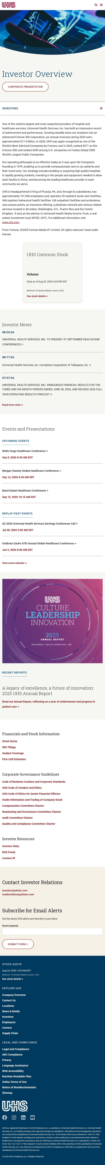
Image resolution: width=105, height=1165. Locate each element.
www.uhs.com (10, 222)
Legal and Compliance (15, 1049)
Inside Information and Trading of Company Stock (32, 799)
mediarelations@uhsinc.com (18, 894)
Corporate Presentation (25, 86)
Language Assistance (15, 1065)
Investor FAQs (10, 846)
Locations (8, 1005)
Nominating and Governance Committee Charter (31, 811)
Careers (7, 1027)
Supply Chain (10, 1033)
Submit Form (18, 944)
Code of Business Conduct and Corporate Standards (33, 781)
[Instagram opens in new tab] (13, 1116)
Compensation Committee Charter (23, 805)
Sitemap (7, 1092)
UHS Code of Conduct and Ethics (22, 787)
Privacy (6, 1060)
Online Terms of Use (14, 1082)
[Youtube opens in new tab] (32, 1116)
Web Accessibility (13, 1071)
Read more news (12, 404)
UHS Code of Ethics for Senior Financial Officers (31, 793)
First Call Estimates (14, 759)
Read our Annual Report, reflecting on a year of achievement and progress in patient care (48, 704)
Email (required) (10, 925)
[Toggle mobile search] (96, 4)
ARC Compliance (12, 1054)
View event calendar (14, 563)
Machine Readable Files (16, 1076)
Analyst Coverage (13, 753)
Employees (8, 1022)
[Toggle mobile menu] (101, 4)
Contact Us (9, 1000)
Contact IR (8, 858)
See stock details (37, 296)
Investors (8, 1016)
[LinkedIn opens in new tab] (23, 1116)
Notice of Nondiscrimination (19, 1087)
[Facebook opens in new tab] (4, 1116)
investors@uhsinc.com (14, 890)
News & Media (11, 1011)
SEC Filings (9, 747)
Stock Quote (9, 741)
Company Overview (14, 995)
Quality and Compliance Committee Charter (28, 823)
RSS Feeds (8, 852)
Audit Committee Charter (17, 817)
